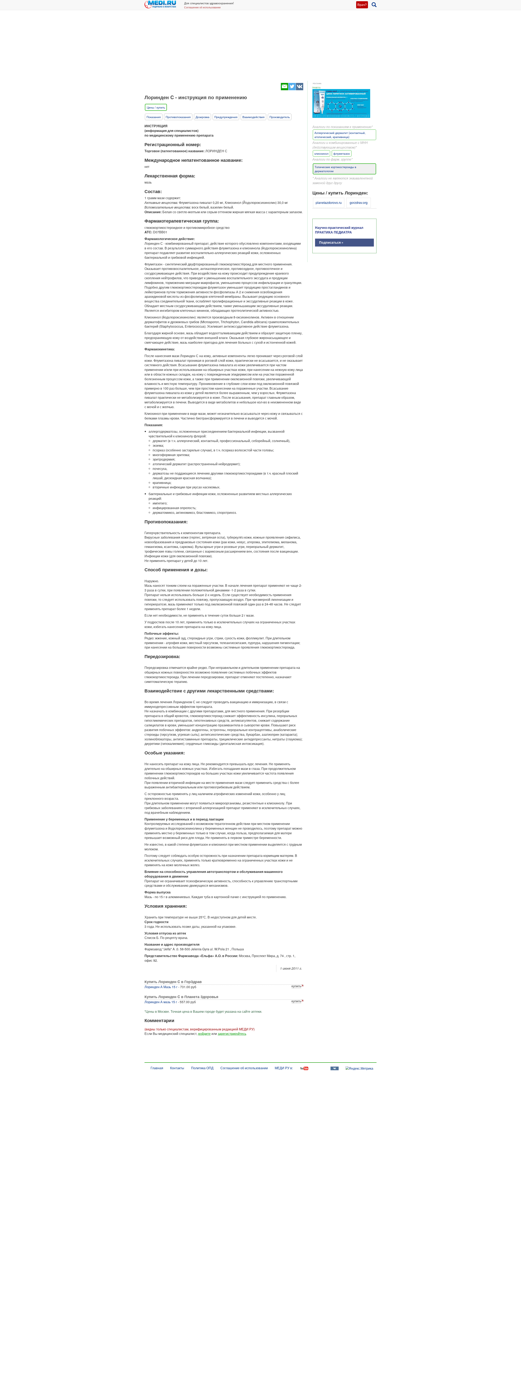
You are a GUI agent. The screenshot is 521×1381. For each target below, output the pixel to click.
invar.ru (316, 87)
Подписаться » (331, 242)
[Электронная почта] (284, 89)
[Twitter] (292, 89)
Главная (157, 1068)
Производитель (279, 117)
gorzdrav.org (359, 202)
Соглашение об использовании (202, 7)
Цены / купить (156, 107)
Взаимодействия (253, 117)
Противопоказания (178, 117)
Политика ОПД (202, 1068)
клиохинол (321, 153)
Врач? (362, 4)
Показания (154, 117)
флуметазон (341, 153)
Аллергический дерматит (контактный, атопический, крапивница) (340, 135)
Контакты (177, 1068)
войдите (204, 1033)
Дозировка (202, 117)
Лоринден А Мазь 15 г (160, 986)
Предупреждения (226, 117)
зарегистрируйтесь (232, 1033)
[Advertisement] (260, 48)
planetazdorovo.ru (329, 202)
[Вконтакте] (299, 89)
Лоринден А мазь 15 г (160, 1002)
